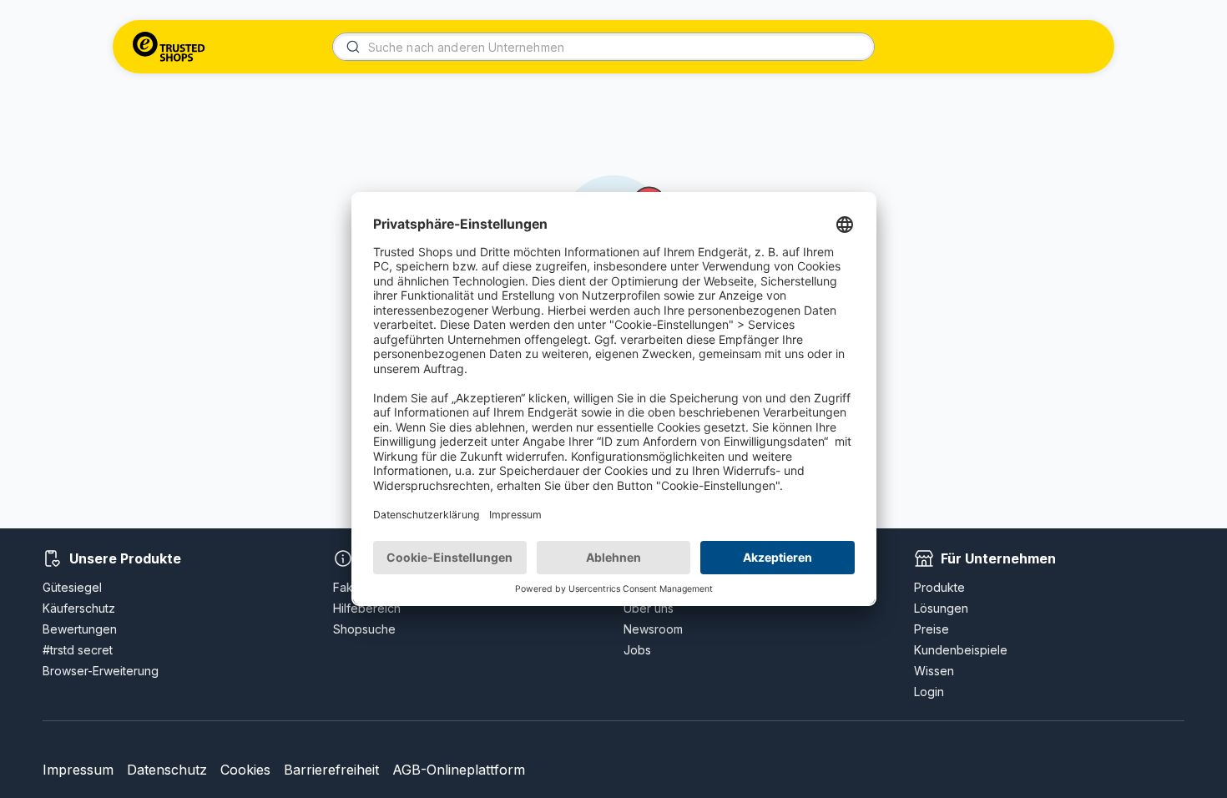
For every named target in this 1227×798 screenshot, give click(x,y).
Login (929, 691)
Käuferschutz (79, 608)
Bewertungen (80, 629)
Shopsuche (364, 629)
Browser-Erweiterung (101, 671)
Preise (931, 629)
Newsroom (653, 629)
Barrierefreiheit (331, 769)
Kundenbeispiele (960, 650)
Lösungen (941, 608)
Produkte (939, 587)
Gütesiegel (72, 587)
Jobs (637, 650)
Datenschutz (167, 769)
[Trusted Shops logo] (169, 47)
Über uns (649, 608)
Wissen (934, 671)
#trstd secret (78, 650)
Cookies (245, 769)
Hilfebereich (367, 608)
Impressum (78, 769)
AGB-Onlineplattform (458, 769)
